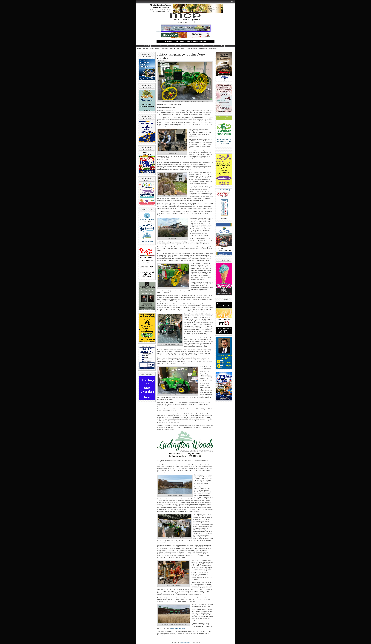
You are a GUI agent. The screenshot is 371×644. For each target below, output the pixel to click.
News (188, 46)
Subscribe (220, 46)
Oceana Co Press (179, 46)
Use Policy (203, 46)
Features (165, 49)
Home (139, 46)
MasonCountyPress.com (185, 642)
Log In (231, 1)
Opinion (172, 49)
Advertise (212, 46)
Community (213, 49)
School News (181, 49)
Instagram (154, 46)
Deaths (145, 49)
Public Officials (155, 49)
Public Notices (192, 49)
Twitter (162, 46)
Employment (203, 49)
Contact (195, 46)
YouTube (169, 46)
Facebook (146, 46)
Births (139, 49)
